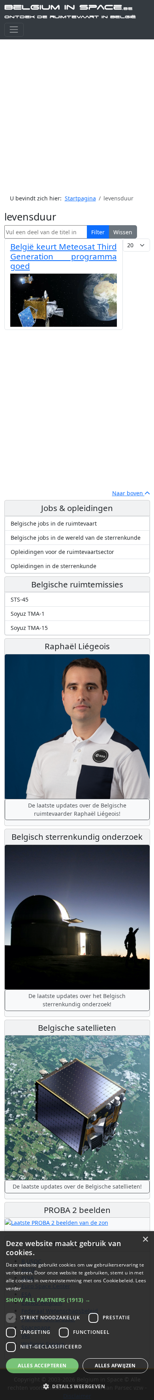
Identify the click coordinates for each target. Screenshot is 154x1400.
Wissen (122, 232)
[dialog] (77, 1315)
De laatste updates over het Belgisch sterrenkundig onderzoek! (77, 1000)
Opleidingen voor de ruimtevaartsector (62, 552)
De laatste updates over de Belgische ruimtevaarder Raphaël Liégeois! (77, 809)
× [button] (145, 1240)
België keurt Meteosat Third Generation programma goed (63, 256)
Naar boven (128, 493)
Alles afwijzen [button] (115, 1365)
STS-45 (19, 599)
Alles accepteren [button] (42, 1365)
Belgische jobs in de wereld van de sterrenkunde (76, 537)
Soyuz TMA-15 (29, 627)
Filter (98, 232)
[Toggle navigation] (14, 30)
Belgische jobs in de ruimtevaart (54, 523)
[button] (77, 1300)
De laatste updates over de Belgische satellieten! (77, 1186)
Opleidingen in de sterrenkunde (53, 566)
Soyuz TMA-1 (28, 613)
